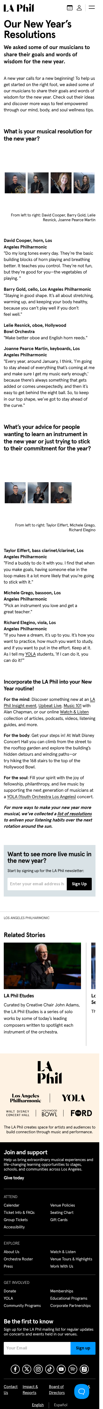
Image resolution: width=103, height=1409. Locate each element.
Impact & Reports (30, 1390)
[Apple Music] (84, 1369)
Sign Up (79, 884)
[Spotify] (72, 1369)
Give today (14, 1178)
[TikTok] (49, 1369)
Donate (10, 1291)
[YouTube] (61, 1369)
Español (60, 1405)
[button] (92, 7)
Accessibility (14, 1227)
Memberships (61, 1291)
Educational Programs (68, 1299)
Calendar (12, 1206)
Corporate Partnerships (70, 1306)
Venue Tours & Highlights (71, 1259)
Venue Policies (62, 1206)
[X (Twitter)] (26, 1369)
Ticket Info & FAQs (19, 1213)
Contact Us (11, 1390)
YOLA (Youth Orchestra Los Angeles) (41, 797)
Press (8, 1267)
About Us (12, 1252)
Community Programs (22, 1306)
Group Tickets (16, 1220)
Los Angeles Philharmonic (27, 918)
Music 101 (72, 706)
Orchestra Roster (18, 1259)
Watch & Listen (74, 712)
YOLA (30, 654)
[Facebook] (15, 1369)
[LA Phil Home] (19, 8)
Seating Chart (62, 1213)
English (38, 1405)
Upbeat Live (50, 706)
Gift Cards (59, 1220)
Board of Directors (57, 1390)
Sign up (83, 1348)
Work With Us (61, 1267)
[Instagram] (38, 1369)
